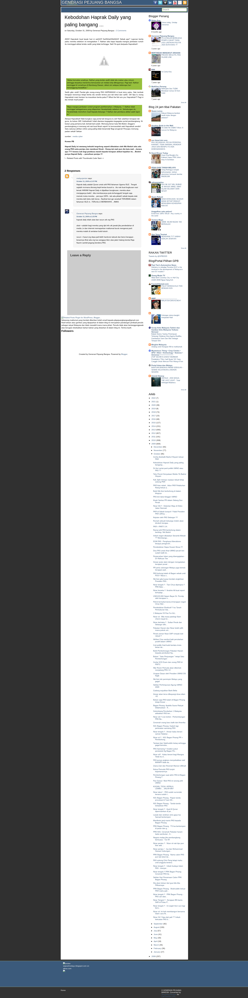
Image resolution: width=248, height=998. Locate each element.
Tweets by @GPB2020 (158, 256)
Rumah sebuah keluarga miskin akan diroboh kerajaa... (168, 522)
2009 (154, 444)
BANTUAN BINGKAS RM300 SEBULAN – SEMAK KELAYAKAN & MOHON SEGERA (167, 370)
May (155, 938)
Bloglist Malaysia (158, 345)
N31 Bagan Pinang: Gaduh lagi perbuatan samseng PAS (166, 727)
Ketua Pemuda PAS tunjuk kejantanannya (164, 770)
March (156, 945)
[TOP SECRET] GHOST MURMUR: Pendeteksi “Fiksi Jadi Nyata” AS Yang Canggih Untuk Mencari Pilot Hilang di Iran (167, 359)
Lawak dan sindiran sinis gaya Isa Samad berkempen (167, 816)
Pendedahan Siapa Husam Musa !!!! (168, 547)
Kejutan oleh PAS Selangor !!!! (165, 517)
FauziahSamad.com (160, 284)
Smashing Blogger (168, 994)
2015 (154, 423)
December (158, 447)
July (155, 931)
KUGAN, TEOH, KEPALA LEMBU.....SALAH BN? (163, 787)
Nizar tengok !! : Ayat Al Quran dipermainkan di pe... (165, 810)
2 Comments (121, 31)
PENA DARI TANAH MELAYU (163, 168)
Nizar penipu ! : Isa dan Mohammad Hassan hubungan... (168, 850)
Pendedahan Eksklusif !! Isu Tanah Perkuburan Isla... (167, 608)
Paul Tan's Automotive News (163, 265)
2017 (154, 416)
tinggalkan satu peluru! (161, 211)
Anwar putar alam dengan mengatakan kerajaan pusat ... (169, 563)
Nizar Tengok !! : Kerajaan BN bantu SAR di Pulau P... (168, 901)
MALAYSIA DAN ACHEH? (171, 301)
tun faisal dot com (159, 140)
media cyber (78, 136)
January (157, 952)
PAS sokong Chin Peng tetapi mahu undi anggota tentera (167, 861)
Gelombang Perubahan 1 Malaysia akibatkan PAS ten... (167, 712)
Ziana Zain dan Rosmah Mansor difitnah (169, 766)
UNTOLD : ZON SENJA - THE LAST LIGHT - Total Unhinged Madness (170, 380)
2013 (154, 430)
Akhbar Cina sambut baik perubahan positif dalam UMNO (168, 640)
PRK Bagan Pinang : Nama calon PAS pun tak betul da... (168, 856)
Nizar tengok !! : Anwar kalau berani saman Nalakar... (167, 733)
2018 (154, 412)
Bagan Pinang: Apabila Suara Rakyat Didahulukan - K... (168, 706)
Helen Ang (155, 20)
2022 (154, 398)
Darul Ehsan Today (159, 153)
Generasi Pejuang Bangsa (87, 213)
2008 (154, 956)
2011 (153, 437)
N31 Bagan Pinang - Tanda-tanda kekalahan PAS (167, 804)
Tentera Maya (157, 220)
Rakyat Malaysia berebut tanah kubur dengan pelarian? (170, 115)
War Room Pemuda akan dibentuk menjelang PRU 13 (167, 669)
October (157, 454)
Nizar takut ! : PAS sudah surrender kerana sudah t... (167, 793)
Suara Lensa (156, 111)
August (156, 927)
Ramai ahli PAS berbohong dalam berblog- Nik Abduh (167, 531)
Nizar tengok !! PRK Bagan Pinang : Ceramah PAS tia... (167, 873)
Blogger (124, 354)
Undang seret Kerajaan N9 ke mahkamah (166, 347)
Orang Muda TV (158, 275)
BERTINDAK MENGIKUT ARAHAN (165, 53)
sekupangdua (157, 182)
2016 (154, 419)
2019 (154, 409)
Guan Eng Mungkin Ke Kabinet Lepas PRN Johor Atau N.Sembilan (171, 157)
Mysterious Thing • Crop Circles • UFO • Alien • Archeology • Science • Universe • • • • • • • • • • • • (167, 353)
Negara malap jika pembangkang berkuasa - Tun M (166, 838)
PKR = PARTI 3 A (160, 526)
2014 (154, 426)
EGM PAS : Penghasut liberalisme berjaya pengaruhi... (167, 542)
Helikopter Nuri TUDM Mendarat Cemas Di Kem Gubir (170, 91)
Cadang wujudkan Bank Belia (165, 690)
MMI (153, 70)
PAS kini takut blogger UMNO (165, 497)
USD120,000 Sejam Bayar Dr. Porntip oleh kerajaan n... (168, 597)
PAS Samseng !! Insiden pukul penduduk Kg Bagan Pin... (165, 750)
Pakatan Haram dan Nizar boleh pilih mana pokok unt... (168, 629)
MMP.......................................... (164, 298)
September (158, 924)
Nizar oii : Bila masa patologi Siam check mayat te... (167, 618)
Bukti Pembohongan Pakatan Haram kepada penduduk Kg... (168, 652)
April (155, 941)
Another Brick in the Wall (162, 126)
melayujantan (81, 178)
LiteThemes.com (168, 996)
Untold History (157, 376)
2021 (154, 402)
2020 (154, 405)
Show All (183, 102)
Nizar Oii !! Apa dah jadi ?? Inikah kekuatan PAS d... (166, 918)
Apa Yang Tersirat (159, 234)
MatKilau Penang (158, 86)
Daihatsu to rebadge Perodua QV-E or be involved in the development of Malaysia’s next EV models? (167, 269)
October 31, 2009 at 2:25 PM (86, 216)
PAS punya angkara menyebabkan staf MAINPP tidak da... (169, 761)
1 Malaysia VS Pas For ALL (164, 613)
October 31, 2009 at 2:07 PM (86, 181)
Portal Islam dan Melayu (161, 365)
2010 (154, 440)
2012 (154, 433)
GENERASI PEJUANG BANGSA (92, 2)
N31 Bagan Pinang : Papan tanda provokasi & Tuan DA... (167, 799)
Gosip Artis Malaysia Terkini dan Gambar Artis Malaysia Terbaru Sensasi (165, 330)
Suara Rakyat (157, 197)
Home (63, 990)
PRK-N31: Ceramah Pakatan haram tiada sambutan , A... (168, 833)
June (156, 934)
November (158, 450)
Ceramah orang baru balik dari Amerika (169, 722)
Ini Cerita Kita (166, 72)
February (157, 948)
